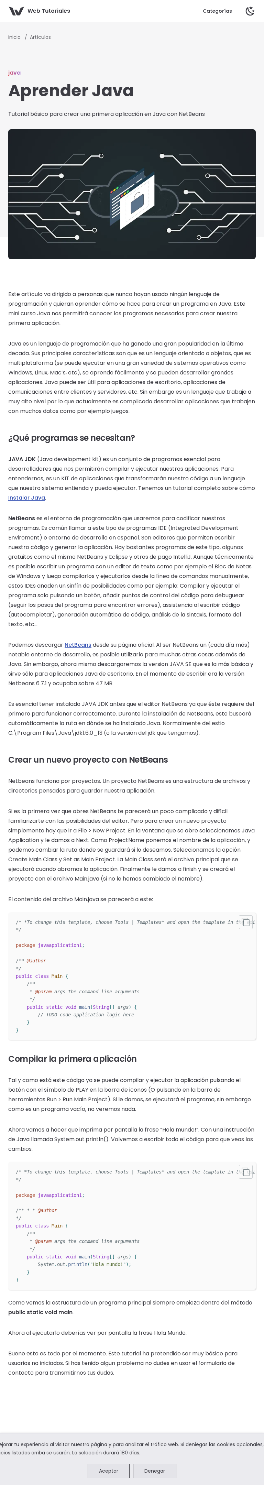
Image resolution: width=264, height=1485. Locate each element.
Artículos (40, 37)
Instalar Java (26, 498)
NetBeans (78, 645)
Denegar (154, 1470)
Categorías (217, 11)
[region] (132, 976)
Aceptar (108, 1470)
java (14, 73)
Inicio (15, 37)
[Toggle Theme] (250, 11)
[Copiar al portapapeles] (246, 922)
